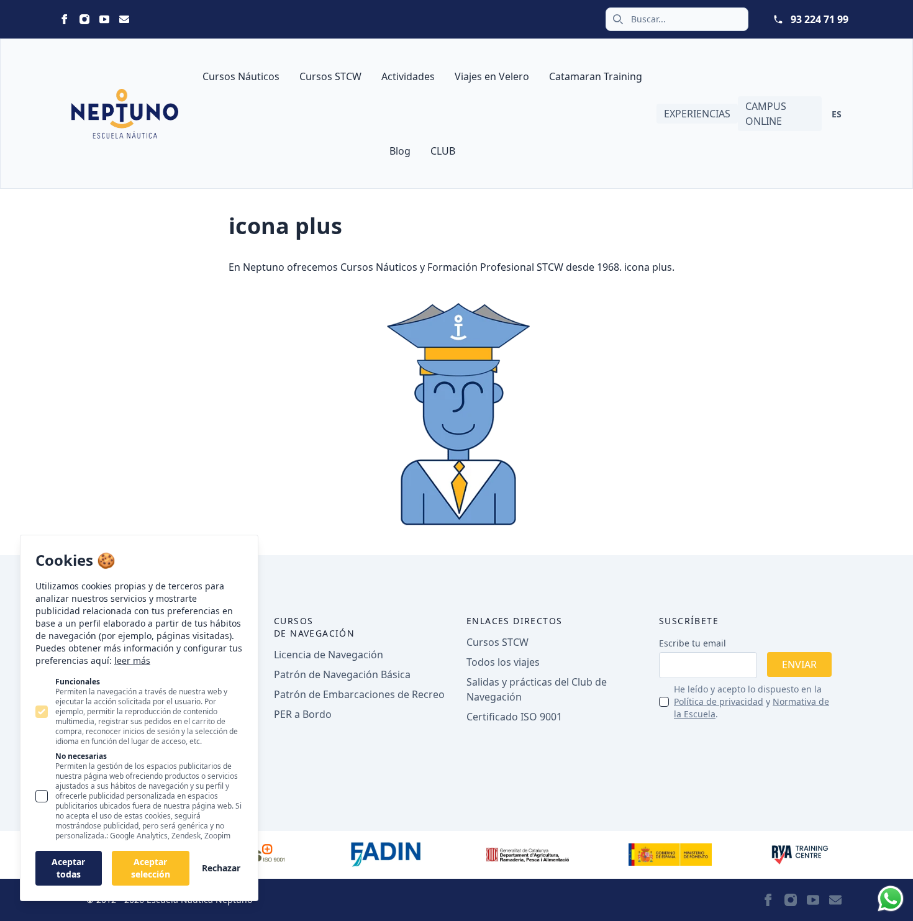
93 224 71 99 (819, 19)
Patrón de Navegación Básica (342, 674)
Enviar (799, 664)
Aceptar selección (150, 868)
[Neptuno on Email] (124, 19)
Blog (400, 151)
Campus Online (765, 113)
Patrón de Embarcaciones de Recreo (359, 694)
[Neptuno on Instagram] (84, 19)
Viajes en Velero (492, 76)
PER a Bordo (303, 714)
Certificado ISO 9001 (514, 717)
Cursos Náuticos (240, 76)
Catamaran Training (595, 76)
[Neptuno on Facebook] (65, 19)
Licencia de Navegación (328, 654)
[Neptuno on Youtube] (104, 19)
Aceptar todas (68, 868)
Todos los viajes (503, 662)
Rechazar (221, 868)
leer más (132, 660)
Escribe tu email (692, 643)
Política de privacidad (718, 701)
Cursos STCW (330, 76)
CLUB (442, 151)
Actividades (408, 76)
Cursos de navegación (314, 627)
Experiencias (697, 113)
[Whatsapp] (891, 899)
